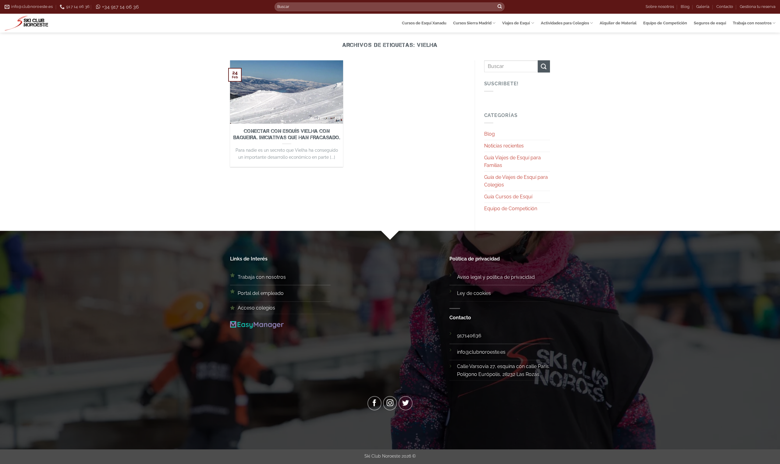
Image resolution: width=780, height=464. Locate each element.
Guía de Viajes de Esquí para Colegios (516, 181)
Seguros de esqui (710, 23)
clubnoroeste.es (487, 352)
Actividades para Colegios (565, 23)
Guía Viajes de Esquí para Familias (512, 161)
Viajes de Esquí (516, 23)
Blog (685, 6)
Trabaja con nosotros (752, 23)
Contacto (724, 6)
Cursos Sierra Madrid (472, 23)
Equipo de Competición (665, 23)
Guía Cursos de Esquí (508, 197)
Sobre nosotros (660, 6)
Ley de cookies (474, 293)
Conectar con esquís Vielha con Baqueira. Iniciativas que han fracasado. (286, 134)
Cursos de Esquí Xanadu (424, 23)
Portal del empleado (261, 293)
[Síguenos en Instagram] (390, 403)
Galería (702, 6)
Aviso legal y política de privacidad (496, 277)
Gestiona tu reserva (757, 6)
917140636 (469, 335)
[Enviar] (499, 7)
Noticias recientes (504, 146)
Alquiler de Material (618, 23)
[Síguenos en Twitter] (406, 403)
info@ (463, 352)
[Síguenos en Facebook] (374, 403)
